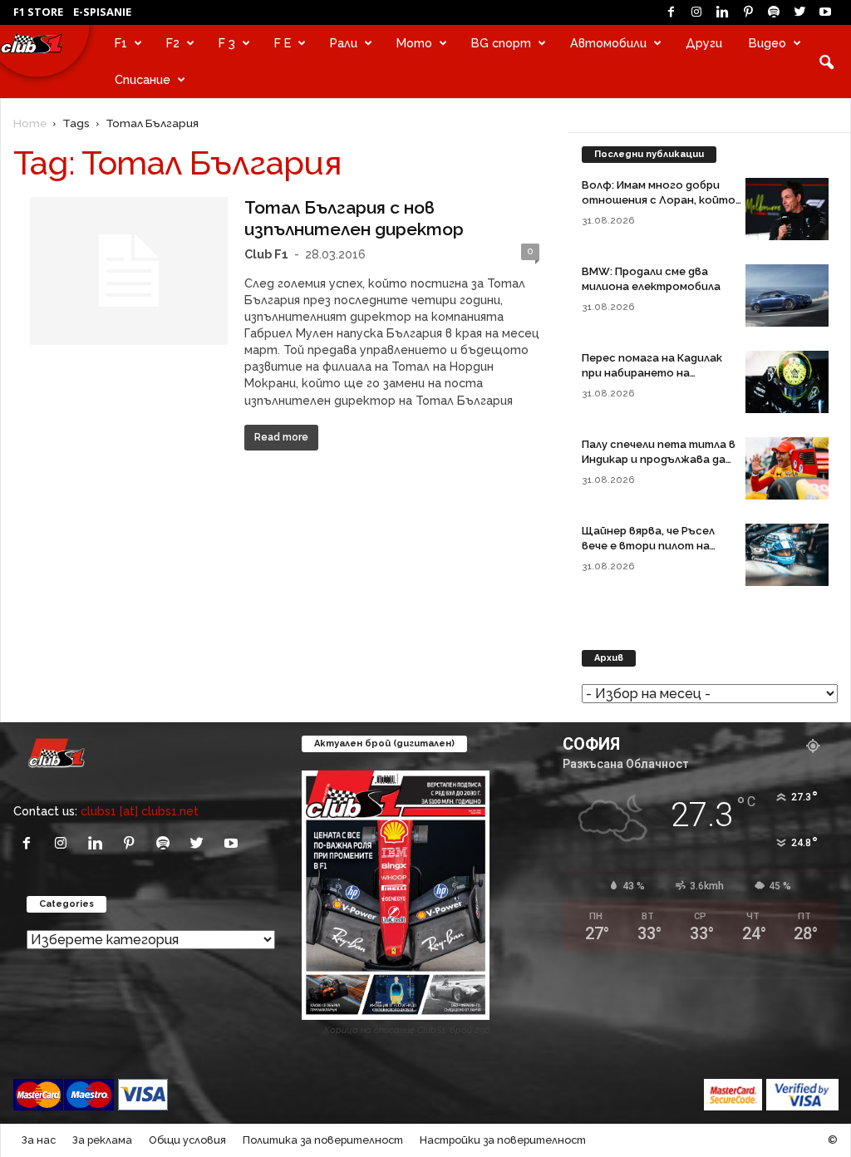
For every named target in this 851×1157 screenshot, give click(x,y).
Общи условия (187, 1140)
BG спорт (501, 43)
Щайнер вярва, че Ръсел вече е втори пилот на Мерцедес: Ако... (648, 545)
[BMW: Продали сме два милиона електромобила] (787, 295)
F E (282, 43)
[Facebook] (671, 12)
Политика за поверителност (323, 1140)
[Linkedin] (722, 12)
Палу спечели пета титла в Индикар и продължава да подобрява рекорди (658, 459)
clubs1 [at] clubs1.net (140, 811)
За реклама (102, 1140)
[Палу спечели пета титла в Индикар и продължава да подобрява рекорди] (787, 468)
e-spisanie (102, 11)
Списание (142, 79)
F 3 (227, 43)
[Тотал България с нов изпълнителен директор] (129, 271)
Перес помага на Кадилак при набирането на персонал (652, 373)
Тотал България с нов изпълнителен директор (354, 218)
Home (30, 123)
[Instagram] (696, 12)
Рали (343, 43)
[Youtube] (825, 12)
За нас (39, 1140)
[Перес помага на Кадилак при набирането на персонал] (787, 382)
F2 (173, 43)
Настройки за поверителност (503, 1140)
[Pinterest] (748, 12)
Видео (767, 43)
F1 (121, 43)
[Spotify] (774, 12)
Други (704, 43)
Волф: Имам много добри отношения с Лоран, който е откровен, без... (658, 200)
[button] (826, 61)
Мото (414, 43)
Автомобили (608, 43)
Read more (281, 437)
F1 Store (38, 11)
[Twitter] (799, 12)
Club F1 (266, 254)
